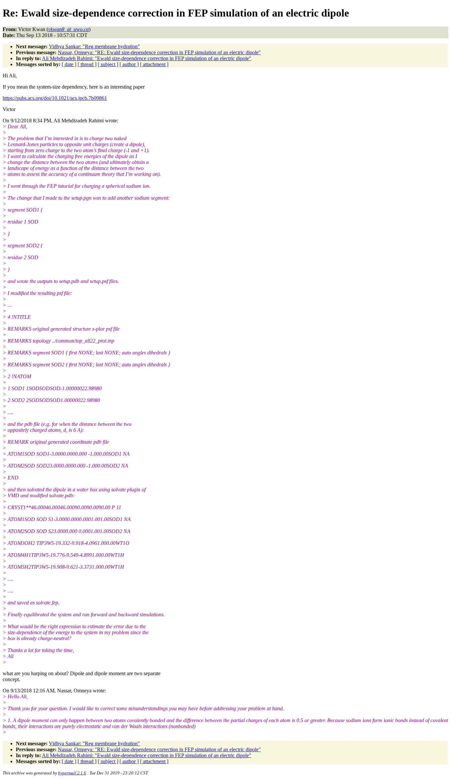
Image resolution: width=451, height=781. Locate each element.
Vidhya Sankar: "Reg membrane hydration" (94, 46)
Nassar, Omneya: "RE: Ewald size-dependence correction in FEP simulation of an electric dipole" (159, 52)
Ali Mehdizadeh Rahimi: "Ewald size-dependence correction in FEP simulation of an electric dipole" (146, 58)
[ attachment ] (154, 64)
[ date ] (69, 64)
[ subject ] (108, 64)
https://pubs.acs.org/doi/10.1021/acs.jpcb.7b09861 (55, 98)
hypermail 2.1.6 (72, 772)
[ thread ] (87, 64)
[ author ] (129, 64)
